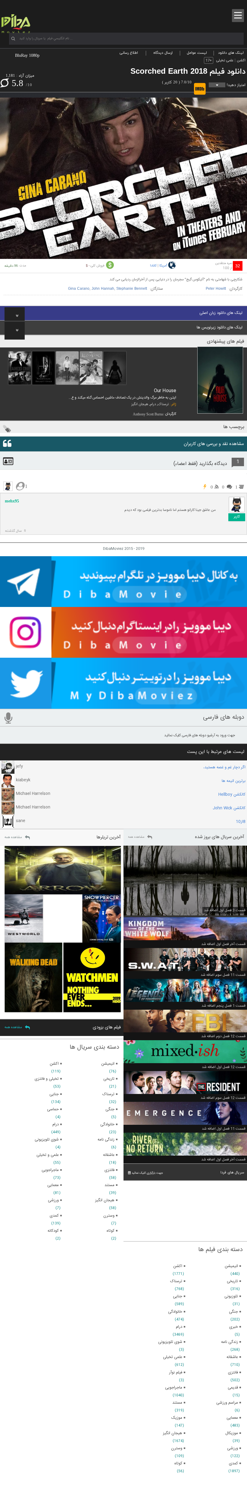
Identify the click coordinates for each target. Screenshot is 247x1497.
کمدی (233, 1463)
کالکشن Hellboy (231, 794)
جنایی (177, 1296)
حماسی (53, 1109)
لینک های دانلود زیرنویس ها (219, 327)
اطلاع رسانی (129, 52)
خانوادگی (175, 1311)
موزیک (176, 1418)
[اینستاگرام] (123, 655)
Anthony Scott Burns (148, 414)
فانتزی (233, 1372)
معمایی (232, 1418)
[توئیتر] (123, 706)
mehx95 (12, 501)
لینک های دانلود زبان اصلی (220, 313)
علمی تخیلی (224, 60)
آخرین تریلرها (108, 837)
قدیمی (233, 1387)
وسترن (176, 1448)
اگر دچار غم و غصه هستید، (224, 767)
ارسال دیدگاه (163, 52)
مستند (177, 1402)
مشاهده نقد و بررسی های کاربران (214, 444)
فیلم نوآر (175, 1372)
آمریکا (163, 266)
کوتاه (178, 1463)
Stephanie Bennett (131, 288)
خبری (233, 1327)
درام (153, 404)
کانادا (153, 266)
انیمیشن (231, 1266)
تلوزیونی (231, 1296)
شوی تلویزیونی (170, 1342)
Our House (165, 391)
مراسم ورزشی (227, 1402)
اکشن (241, 60)
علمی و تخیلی (47, 1155)
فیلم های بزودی (107, 1027)
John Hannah (103, 288)
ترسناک (163, 404)
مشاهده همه (136, 837)
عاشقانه (232, 1357)
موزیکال (231, 1433)
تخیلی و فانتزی (47, 1079)
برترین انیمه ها (233, 781)
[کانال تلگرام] (123, 604)
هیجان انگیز (139, 404)
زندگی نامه (229, 1342)
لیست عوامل (197, 52)
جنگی (233, 1311)
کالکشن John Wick (229, 808)
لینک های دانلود (231, 52)
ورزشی (232, 1448)
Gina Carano (78, 288)
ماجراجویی (173, 1387)
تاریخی (232, 1281)
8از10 (240, 821)
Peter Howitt (216, 288)
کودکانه (53, 1231)
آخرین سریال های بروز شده (219, 837)
